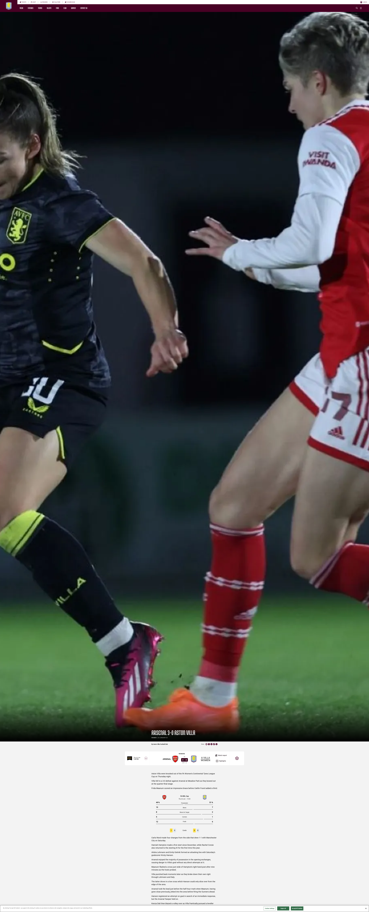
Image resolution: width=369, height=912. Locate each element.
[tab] (22, 2)
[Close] (366, 908)
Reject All (283, 908)
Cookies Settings (269, 908)
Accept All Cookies (297, 908)
